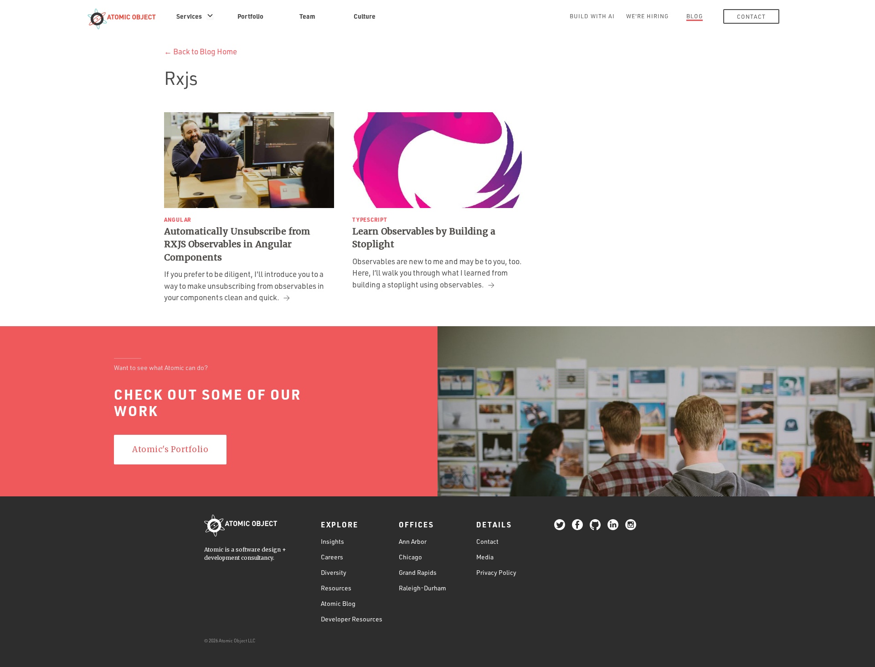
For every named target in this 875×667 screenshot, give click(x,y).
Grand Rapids (418, 572)
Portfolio (250, 16)
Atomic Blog (338, 603)
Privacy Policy (496, 572)
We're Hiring (647, 16)
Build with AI (592, 16)
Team (307, 16)
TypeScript (369, 219)
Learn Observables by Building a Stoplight (423, 238)
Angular (177, 219)
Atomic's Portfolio (170, 449)
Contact (751, 16)
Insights (332, 541)
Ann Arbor (413, 541)
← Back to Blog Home (200, 51)
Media (485, 557)
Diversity (333, 572)
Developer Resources (351, 619)
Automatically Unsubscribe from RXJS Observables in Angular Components (237, 244)
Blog (694, 16)
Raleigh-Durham (422, 588)
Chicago (410, 557)
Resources (336, 588)
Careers (332, 557)
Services (189, 16)
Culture (365, 16)
